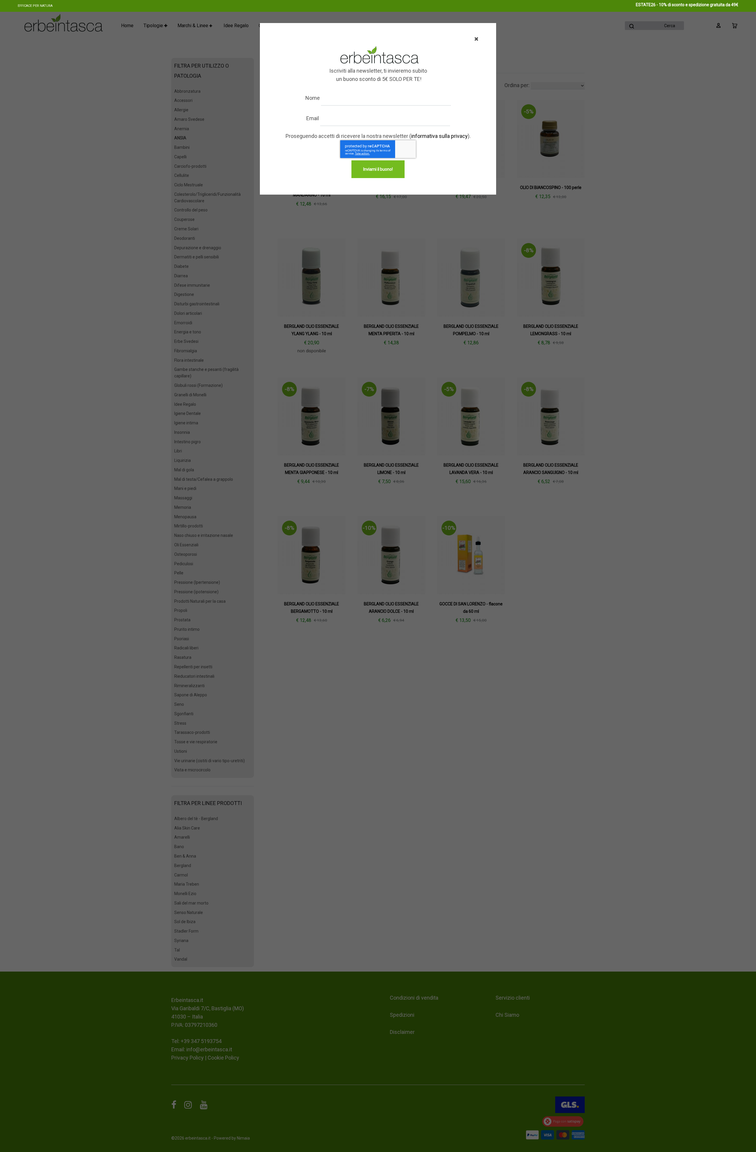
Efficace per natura (35, 6)
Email (312, 118)
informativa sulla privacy (439, 136)
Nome (312, 98)
